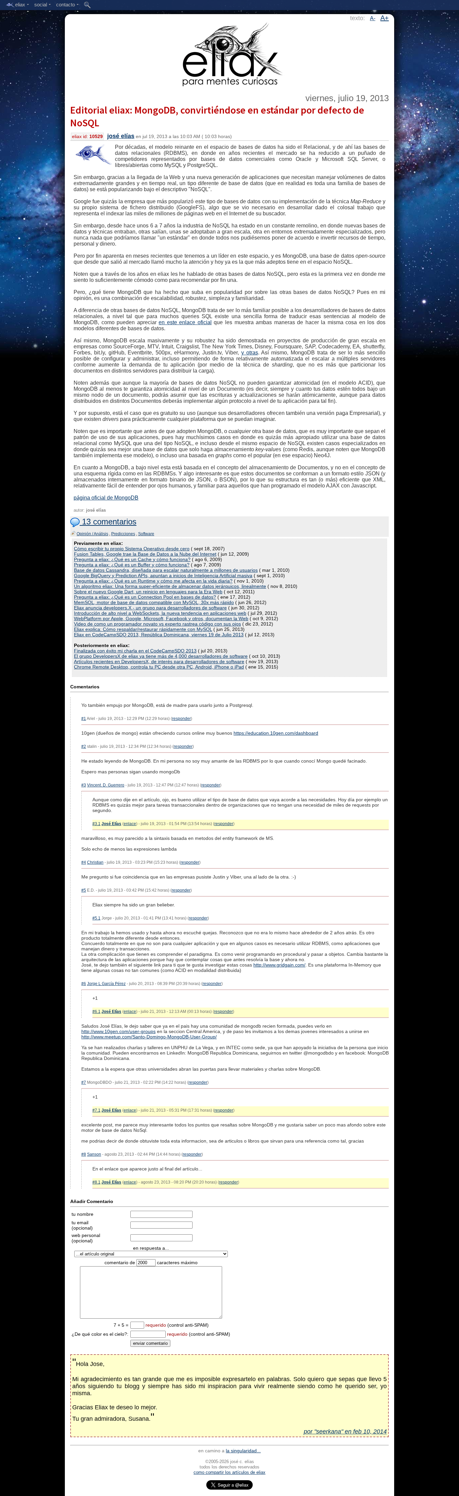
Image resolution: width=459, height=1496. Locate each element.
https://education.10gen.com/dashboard (276, 733)
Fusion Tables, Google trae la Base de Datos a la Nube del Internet (145, 554)
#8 (83, 1154)
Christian (95, 862)
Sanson (94, 1154)
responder (181, 718)
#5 (83, 890)
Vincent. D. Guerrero (105, 785)
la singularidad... (243, 1450)
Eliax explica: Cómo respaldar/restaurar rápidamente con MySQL (143, 629)
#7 (83, 1082)
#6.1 (96, 1011)
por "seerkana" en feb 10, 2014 (345, 1431)
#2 (83, 746)
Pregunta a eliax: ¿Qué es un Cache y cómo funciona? (132, 559)
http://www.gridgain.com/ (279, 965)
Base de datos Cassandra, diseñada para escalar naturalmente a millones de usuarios (166, 570)
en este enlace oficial (185, 322)
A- (372, 18)
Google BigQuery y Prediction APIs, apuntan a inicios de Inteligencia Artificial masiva (163, 575)
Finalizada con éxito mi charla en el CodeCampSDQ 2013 (135, 650)
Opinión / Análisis (92, 533)
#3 (83, 785)
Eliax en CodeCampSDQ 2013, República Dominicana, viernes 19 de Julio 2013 (159, 634)
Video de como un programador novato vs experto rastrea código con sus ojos (157, 624)
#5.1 (96, 918)
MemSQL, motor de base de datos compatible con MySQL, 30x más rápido (154, 602)
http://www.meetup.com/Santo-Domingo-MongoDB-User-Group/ (149, 1036)
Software (146, 533)
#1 (83, 718)
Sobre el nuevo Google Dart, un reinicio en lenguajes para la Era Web (148, 591)
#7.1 (96, 1110)
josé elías (120, 136)
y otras (249, 352)
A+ (384, 18)
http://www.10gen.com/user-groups (118, 1031)
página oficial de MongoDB (106, 498)
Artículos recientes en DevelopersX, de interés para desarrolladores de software (159, 661)
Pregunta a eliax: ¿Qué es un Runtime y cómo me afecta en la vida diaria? (153, 581)
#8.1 (96, 1182)
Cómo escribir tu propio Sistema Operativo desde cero (132, 548)
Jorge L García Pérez (106, 983)
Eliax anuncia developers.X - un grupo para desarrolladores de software (150, 607)
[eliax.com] (229, 53)
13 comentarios (108, 521)
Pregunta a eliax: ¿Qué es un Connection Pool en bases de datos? (145, 597)
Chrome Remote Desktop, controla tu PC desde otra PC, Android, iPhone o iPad (159, 667)
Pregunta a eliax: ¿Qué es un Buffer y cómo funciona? (132, 564)
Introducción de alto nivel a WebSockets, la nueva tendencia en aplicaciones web (160, 613)
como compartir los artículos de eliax (229, 1472)
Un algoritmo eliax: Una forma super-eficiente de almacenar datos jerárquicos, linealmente (170, 586)
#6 (83, 983)
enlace (130, 823)
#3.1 (96, 823)
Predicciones (123, 533)
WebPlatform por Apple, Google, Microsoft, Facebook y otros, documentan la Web (161, 618)
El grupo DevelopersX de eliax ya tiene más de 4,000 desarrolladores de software (161, 656)
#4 (83, 862)
